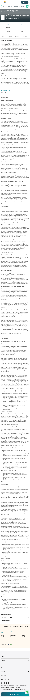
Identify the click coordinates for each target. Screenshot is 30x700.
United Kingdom (13, 10)
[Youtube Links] (11, 682)
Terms (16, 689)
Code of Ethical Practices (6, 689)
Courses (15, 11)
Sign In (24, 2)
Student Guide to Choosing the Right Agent (11, 687)
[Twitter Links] (6, 682)
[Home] (2, 10)
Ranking (10, 36)
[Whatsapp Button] (27, 692)
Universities (6, 10)
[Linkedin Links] (8, 682)
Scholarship (24, 36)
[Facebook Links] (1, 682)
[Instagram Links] (4, 682)
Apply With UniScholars (14, 694)
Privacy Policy (23, 689)
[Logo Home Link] (6, 680)
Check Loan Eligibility (14, 641)
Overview (4, 36)
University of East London (6, 11)
